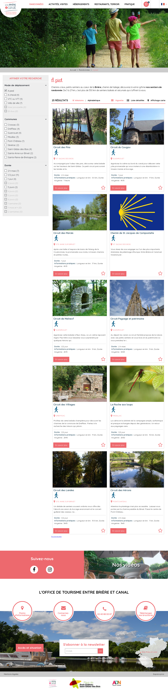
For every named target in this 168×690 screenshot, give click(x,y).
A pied (11, 91)
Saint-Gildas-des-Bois (20, 149)
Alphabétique (94, 100)
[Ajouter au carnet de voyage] (103, 189)
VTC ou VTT (15, 99)
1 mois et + (14, 207)
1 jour (12, 179)
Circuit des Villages (64, 404)
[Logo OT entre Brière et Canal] (52, 683)
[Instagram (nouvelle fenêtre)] (50, 570)
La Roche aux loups (122, 404)
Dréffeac (14, 129)
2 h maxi (13, 171)
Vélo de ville (15, 103)
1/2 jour (13, 175)
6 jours (13, 199)
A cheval (13, 95)
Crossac (13, 124)
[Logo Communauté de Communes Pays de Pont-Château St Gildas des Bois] (85, 683)
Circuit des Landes (63, 490)
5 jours (13, 195)
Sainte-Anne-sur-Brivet (20, 153)
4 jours (13, 191)
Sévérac (13, 145)
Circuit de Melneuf (63, 318)
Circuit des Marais (63, 233)
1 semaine (14, 203)
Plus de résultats (56, 536)
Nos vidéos (126, 564)
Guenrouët (14, 133)
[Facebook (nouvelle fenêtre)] (34, 570)
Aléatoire (79, 100)
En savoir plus (61, 188)
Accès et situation (29, 647)
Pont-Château (16, 141)
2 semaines (15, 211)
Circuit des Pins (61, 147)
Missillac (13, 137)
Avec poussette (17, 107)
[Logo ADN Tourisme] (116, 683)
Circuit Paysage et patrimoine (127, 318)
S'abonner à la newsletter (84, 644)
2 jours (13, 183)
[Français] (164, 5)
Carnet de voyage (148, 2)
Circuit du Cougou (120, 147)
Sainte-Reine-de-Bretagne (22, 157)
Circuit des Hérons (121, 490)
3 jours (13, 187)
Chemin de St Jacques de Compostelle (132, 233)
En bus (13, 111)
